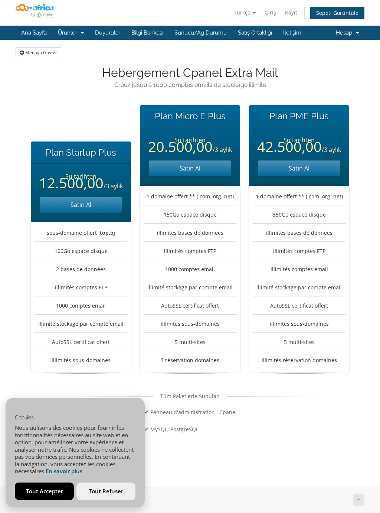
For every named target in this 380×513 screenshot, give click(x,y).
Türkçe (243, 12)
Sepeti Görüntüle (337, 12)
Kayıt (291, 12)
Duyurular (107, 32)
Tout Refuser (106, 491)
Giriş (270, 12)
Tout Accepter (44, 491)
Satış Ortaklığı (255, 32)
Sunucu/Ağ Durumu (200, 32)
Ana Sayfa (34, 32)
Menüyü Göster (40, 52)
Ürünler (69, 32)
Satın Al (81, 205)
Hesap (345, 32)
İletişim (292, 32)
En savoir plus (64, 471)
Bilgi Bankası (147, 32)
